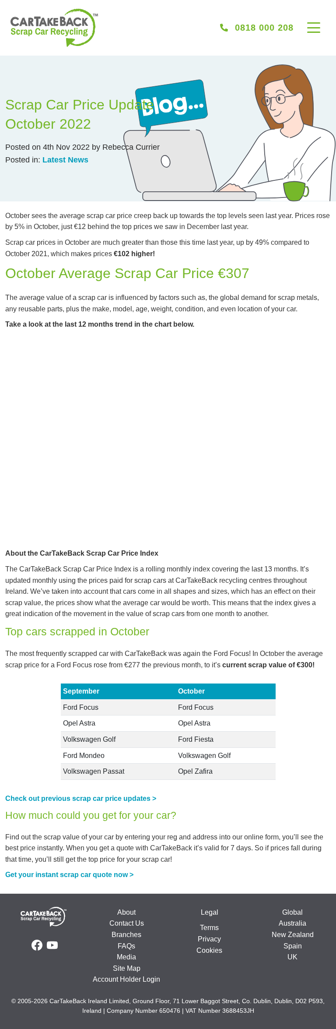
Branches (126, 934)
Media (126, 957)
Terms (209, 927)
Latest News (65, 159)
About (126, 912)
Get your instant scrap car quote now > (69, 874)
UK (292, 957)
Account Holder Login (126, 979)
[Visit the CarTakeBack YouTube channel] (52, 945)
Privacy (209, 939)
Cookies (209, 950)
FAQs (126, 946)
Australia (292, 923)
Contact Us (126, 923)
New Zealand (293, 934)
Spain (293, 946)
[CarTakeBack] (54, 28)
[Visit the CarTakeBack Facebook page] (37, 945)
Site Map (126, 968)
